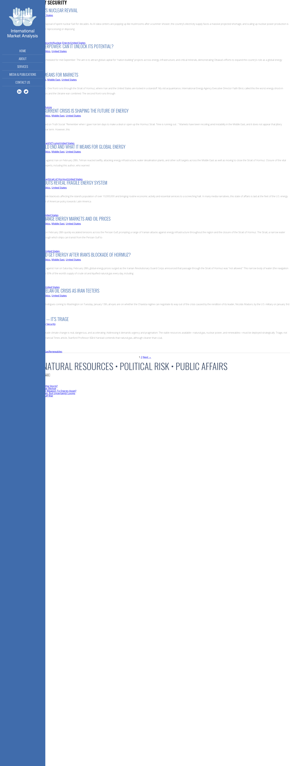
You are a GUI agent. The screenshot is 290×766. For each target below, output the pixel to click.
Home (22, 50)
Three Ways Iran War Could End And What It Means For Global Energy (62, 146)
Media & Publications (22, 74)
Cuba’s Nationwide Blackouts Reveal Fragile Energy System (53, 182)
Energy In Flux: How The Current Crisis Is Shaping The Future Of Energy (64, 110)
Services (22, 66)
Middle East (53, 79)
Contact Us (22, 82)
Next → (147, 357)
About (23, 58)
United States (45, 15)
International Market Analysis (23, 23)
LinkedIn (19, 91)
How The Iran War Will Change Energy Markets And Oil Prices (55, 218)
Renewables (55, 351)
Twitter (26, 91)
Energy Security (47, 324)
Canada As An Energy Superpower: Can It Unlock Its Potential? (57, 46)
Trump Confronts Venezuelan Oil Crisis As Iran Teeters (49, 290)
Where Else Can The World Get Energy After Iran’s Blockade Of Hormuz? (65, 254)
